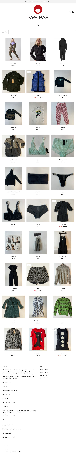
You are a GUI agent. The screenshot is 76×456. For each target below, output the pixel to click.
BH (38, 160)
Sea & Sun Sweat (62, 95)
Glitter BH (13, 224)
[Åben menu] (3, 11)
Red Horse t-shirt (38, 353)
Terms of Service (45, 378)
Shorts (37, 288)
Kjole (62, 353)
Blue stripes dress (38, 321)
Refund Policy (44, 372)
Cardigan (13, 353)
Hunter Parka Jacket (13, 160)
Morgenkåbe (13, 321)
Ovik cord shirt (13, 95)
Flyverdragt (13, 63)
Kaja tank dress (62, 256)
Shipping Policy (44, 375)
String (62, 192)
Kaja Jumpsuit (13, 288)
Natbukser (62, 127)
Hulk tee (38, 127)
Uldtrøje (63, 288)
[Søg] (70, 11)
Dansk (5, 446)
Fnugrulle (38, 256)
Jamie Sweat (13, 127)
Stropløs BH (38, 192)
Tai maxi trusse (62, 160)
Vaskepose (13, 256)
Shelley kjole (63, 224)
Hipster (38, 224)
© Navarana (6, 449)
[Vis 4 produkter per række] (5, 32)
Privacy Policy (44, 370)
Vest (38, 95)
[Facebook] (3, 419)
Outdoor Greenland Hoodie (13, 192)
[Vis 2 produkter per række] (3, 32)
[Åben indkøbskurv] (73, 12)
